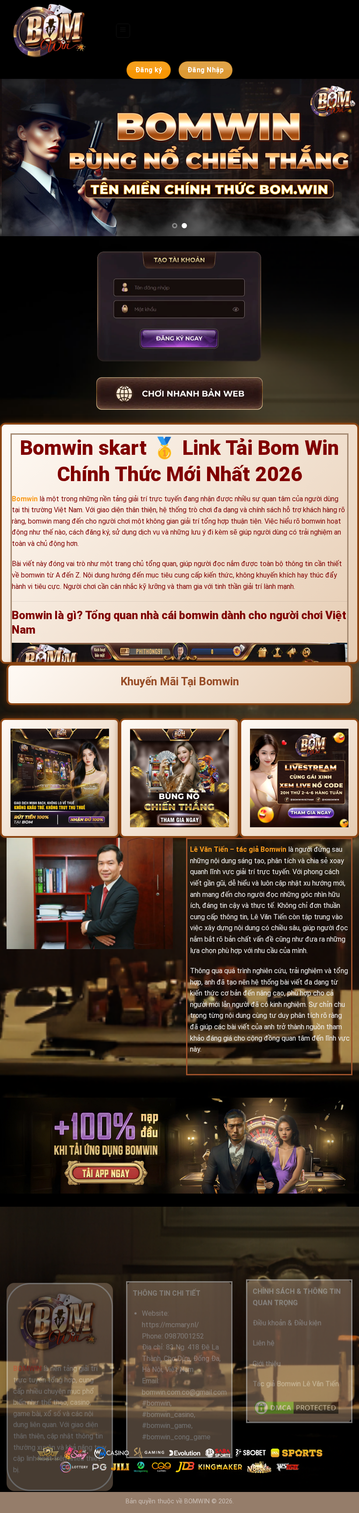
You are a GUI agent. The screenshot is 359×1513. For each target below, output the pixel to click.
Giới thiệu (267, 1363)
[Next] (340, 157)
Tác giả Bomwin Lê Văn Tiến (296, 1383)
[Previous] (18, 157)
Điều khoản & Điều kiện (287, 1322)
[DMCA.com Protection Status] (296, 1407)
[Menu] (123, 31)
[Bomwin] (58, 30)
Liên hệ (264, 1343)
